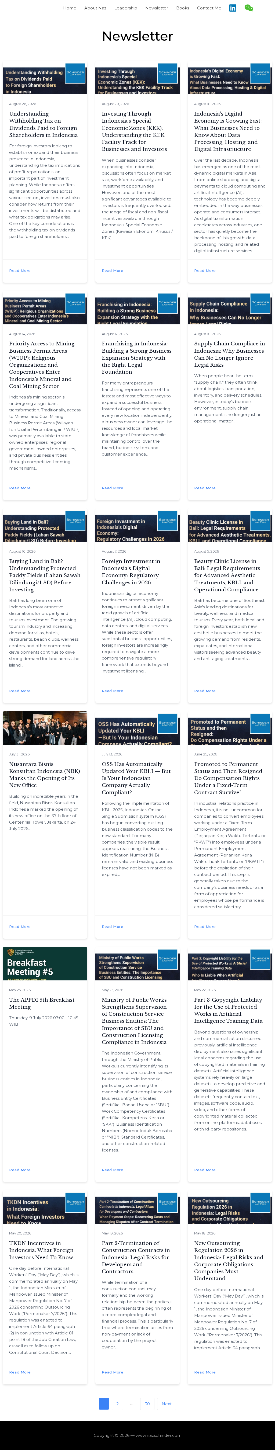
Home (69, 8)
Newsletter (156, 8)
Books (182, 8)
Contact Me (209, 8)
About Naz (95, 8)
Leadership (125, 8)
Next (167, 1403)
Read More (20, 270)
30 (149, 1402)
